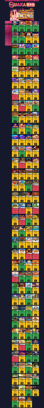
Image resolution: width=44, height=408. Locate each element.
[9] (23, 20)
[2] (20, 20)
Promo (34, 0)
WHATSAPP (26, 0)
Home (9, 0)
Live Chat (18, 0)
